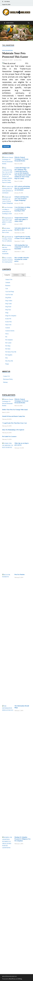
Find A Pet (8, 324)
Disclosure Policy (8, 379)
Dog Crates (8, 303)
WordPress (12, 979)
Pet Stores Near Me (10, 352)
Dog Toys (8, 309)
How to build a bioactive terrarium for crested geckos (22, 259)
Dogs (6, 312)
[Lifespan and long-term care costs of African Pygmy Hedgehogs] (7, 197)
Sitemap (5, 382)
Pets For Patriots (20, 574)
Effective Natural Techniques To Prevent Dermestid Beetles (21, 159)
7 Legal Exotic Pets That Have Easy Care (14, 423)
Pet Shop (7, 346)
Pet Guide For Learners (9, 436)
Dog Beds (8, 297)
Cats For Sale (9, 294)
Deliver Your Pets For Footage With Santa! (15, 409)
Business (7, 285)
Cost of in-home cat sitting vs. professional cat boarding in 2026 (22, 209)
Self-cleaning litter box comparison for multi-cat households (22, 246)
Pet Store (7, 349)
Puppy (7, 364)
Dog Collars (8, 300)
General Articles (9, 330)
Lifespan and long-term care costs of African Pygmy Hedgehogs (22, 198)
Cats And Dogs (9, 291)
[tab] (7, 275)
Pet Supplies (8, 355)
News (7, 333)
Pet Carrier (8, 343)
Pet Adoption (9, 339)
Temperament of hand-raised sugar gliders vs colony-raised (21, 219)
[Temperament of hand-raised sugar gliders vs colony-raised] (7, 218)
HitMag (20, 979)
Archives (15, 275)
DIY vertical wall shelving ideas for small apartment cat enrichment (22, 188)
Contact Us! (6, 376)
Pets (6, 358)
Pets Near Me (9, 361)
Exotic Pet (8, 318)
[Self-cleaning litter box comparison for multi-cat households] (7, 245)
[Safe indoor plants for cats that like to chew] (7, 228)
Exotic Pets (8, 321)
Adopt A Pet (8, 279)
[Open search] (28, 23)
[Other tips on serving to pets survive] (7, 443)
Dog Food (8, 306)
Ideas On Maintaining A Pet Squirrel (13, 429)
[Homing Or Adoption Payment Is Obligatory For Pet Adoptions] (7, 837)
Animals (7, 282)
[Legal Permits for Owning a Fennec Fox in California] (7, 237)
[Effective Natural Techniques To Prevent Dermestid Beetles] (7, 157)
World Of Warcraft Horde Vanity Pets (13, 416)
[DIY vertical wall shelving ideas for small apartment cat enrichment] (7, 186)
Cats (6, 288)
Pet (6, 336)
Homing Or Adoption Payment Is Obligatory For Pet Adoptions (23, 838)
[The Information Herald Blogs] (7, 706)
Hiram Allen (19, 60)
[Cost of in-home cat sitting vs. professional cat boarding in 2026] (7, 207)
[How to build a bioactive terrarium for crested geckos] (7, 258)
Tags (23, 275)
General (7, 327)
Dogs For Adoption (7, 50)
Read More (5, 146)
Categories (7, 275)
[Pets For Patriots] (7, 574)
